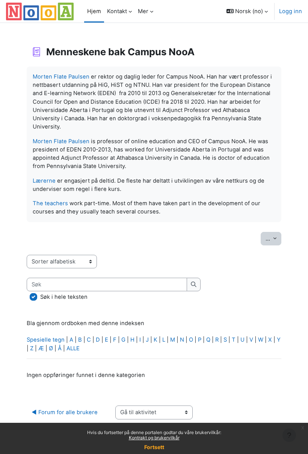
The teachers (50, 203)
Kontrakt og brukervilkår (154, 437)
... (273, 238)
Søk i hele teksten (64, 297)
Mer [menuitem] (143, 11)
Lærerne (44, 180)
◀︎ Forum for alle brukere (65, 412)
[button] (247, 11)
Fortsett (154, 447)
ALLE (73, 348)
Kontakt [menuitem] (117, 11)
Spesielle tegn (46, 339)
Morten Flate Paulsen (61, 76)
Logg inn (290, 11)
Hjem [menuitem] (94, 11)
